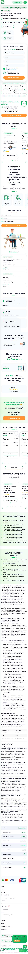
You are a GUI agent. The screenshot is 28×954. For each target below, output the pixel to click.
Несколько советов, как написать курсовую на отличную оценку (9, 489)
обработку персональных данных (12, 68)
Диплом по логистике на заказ (9, 525)
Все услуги (14, 467)
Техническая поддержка (6, 926)
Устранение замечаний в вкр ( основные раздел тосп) (12, 259)
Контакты (3, 920)
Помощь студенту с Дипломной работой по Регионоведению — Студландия (12, 535)
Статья (24, 433)
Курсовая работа (8, 433)
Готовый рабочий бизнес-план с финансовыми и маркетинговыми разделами (13, 562)
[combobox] (14, 52)
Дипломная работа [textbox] (9, 52)
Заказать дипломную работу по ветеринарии (13, 524)
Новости (3, 923)
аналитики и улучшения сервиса (8, 950)
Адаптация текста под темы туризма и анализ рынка (14, 559)
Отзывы (3, 892)
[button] (12, 160)
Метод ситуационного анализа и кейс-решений (13, 580)
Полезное (3, 900)
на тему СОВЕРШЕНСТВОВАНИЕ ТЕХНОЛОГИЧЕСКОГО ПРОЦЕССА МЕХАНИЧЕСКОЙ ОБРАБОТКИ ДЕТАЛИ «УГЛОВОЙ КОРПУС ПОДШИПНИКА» (12, 277)
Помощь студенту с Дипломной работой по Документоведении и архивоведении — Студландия (14, 528)
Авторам (3, 912)
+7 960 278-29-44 (8, 936)
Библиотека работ (5, 895)
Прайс (2, 886)
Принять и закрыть (23, 950)
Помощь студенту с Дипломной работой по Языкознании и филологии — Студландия (12, 537)
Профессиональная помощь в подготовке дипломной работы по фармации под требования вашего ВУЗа (15, 541)
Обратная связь (5, 929)
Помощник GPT (5, 906)
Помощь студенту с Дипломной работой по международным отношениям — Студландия (13, 531)
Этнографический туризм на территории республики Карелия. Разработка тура (10, 140)
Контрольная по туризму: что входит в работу (13, 574)
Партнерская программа (6, 915)
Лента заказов (4, 909)
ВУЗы (2, 889)
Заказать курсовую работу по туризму (11, 569)
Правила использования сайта (8, 898)
